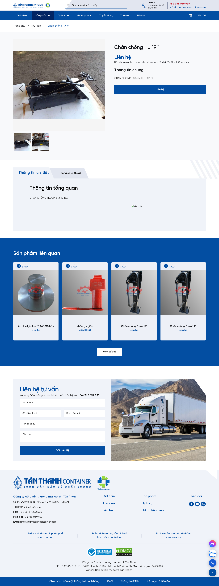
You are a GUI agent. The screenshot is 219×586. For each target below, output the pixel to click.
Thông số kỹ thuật (70, 173)
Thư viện (125, 15)
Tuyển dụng (106, 15)
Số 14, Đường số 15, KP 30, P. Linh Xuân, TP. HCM (41, 502)
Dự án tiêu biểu (153, 510)
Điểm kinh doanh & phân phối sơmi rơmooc (45, 535)
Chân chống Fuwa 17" (134, 326)
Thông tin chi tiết (33, 173)
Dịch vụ (147, 503)
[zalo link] (203, 503)
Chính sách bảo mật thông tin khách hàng (74, 581)
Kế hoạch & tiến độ (158, 581)
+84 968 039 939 (179, 3)
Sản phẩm (149, 496)
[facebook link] (191, 503)
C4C (110, 581)
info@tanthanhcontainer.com (187, 7)
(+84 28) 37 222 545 (30, 507)
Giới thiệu (22, 15)
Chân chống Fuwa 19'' (183, 326)
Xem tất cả (110, 351)
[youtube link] (197, 503)
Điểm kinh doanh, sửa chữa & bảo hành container (109, 535)
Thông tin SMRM (129, 581)
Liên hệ (141, 15)
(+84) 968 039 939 (88, 395)
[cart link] (190, 15)
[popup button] (212, 572)
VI (204, 15)
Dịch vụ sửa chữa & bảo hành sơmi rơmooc (173, 535)
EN (200, 15)
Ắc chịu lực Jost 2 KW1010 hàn (36, 326)
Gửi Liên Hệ (62, 450)
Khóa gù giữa (85, 326)
